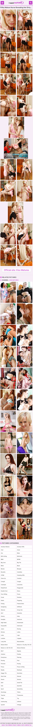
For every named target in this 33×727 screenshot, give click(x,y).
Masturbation (20, 641)
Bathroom (19, 556)
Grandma (19, 613)
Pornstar (3, 663)
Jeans (2, 629)
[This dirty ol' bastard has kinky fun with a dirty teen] (8, 507)
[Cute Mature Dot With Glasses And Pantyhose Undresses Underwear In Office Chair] (24, 464)
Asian (18, 550)
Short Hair (3, 676)
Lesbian (3, 638)
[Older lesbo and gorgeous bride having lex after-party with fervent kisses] (8, 313)
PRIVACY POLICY (12, 725)
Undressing (4, 701)
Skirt (2, 682)
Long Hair (3, 641)
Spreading (20, 689)
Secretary (19, 673)
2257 (22, 725)
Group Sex (20, 610)
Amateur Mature (5, 546)
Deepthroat (4, 587)
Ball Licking (4, 556)
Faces (18, 594)
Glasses (3, 610)
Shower (19, 679)
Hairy (18, 616)
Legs (18, 635)
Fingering (19, 600)
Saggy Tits (4, 673)
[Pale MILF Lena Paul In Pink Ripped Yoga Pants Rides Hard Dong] (8, 421)
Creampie (3, 584)
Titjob (2, 698)
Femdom (19, 597)
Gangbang (3, 606)
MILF (2, 651)
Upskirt (3, 704)
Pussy (2, 666)
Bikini (2, 565)
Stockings (3, 692)
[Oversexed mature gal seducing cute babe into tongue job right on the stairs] (8, 292)
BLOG (3, 725)
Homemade (20, 622)
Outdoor (3, 654)
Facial (2, 597)
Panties (19, 654)
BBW (2, 559)
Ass (2, 553)
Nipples (19, 651)
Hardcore (19, 619)
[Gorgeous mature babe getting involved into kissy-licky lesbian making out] (24, 313)
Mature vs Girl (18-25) (7, 647)
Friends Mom (20, 603)
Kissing (19, 629)
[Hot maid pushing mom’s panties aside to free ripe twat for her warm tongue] (24, 356)
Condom (19, 578)
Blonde (2, 569)
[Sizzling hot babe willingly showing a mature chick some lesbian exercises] (24, 292)
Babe (18, 553)
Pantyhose (3, 657)
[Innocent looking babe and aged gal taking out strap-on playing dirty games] (24, 528)
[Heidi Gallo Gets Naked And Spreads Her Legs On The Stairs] (8, 528)
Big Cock (3, 562)
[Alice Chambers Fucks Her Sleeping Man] (24, 485)
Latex (2, 635)
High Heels (4, 622)
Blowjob (19, 569)
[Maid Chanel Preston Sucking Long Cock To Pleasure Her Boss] (8, 485)
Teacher (3, 695)
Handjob (3, 619)
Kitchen (3, 632)
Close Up (3, 578)
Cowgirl (3, 581)
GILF (2, 613)
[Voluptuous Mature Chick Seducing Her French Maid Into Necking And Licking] (8, 335)
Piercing (19, 657)
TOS (6, 725)
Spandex (19, 685)
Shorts (2, 679)
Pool (18, 660)
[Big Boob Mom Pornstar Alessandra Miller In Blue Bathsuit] (24, 507)
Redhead (19, 670)
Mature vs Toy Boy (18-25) (24, 644)
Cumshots (19, 584)
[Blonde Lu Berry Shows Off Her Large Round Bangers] (24, 421)
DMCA (19, 725)
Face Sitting (4, 594)
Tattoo (18, 692)
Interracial (19, 625)
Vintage (19, 704)
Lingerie (19, 638)
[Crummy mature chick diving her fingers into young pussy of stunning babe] (8, 399)
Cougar (19, 581)
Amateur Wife (20, 546)
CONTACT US (28, 725)
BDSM (18, 559)
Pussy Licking (20, 666)
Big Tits (19, 562)
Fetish (2, 600)
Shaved (19, 676)
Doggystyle (20, 587)
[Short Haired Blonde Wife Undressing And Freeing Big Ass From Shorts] (8, 442)
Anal (2, 550)
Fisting (2, 603)
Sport (2, 689)
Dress (18, 591)
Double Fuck (4, 591)
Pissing (3, 660)
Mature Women (21, 647)
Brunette (3, 572)
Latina (18, 632)
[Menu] (2, 2)
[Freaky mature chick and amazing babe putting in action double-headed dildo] (8, 356)
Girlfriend (19, 606)
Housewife (3, 625)
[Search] (30, 2)
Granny (3, 616)
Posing (19, 663)
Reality (2, 670)
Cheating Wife (21, 575)
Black (18, 565)
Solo (2, 685)
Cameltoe (19, 572)
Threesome (20, 695)
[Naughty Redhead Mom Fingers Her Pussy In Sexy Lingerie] (8, 464)
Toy (18, 698)
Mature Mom (4, 644)
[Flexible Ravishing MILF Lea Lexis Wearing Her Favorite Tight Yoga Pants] (24, 442)
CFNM (2, 575)
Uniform (19, 701)
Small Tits (19, 682)
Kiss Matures (14, 280)
